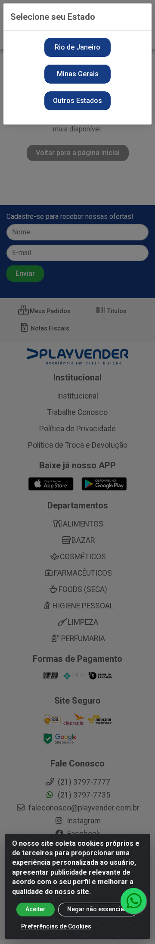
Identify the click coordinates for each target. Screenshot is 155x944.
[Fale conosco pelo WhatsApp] (133, 901)
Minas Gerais (78, 74)
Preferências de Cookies (56, 926)
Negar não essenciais (98, 909)
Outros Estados (77, 101)
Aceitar (35, 909)
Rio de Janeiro (77, 47)
